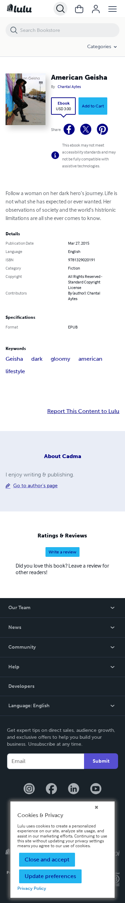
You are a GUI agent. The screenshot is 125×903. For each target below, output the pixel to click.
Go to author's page (35, 486)
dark (36, 359)
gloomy (60, 359)
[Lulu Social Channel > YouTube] (95, 789)
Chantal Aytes (69, 86)
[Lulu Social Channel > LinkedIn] (73, 789)
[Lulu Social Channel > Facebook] (51, 789)
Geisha (14, 359)
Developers (21, 686)
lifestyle (15, 371)
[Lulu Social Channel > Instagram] (29, 789)
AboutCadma (62, 456)
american (90, 359)
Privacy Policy (31, 888)
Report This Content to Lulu (83, 411)
